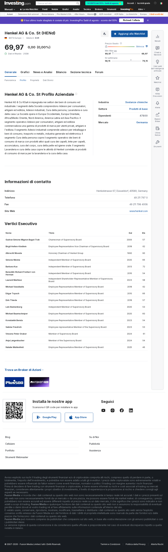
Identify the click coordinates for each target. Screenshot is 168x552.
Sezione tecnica (80, 72)
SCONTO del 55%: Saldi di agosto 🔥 (104, 3)
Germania (142, 122)
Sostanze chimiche (136, 102)
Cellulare (10, 443)
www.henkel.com (138, 211)
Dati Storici (48, 80)
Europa (143, 14)
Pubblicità (94, 443)
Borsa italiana (48, 14)
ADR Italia (118, 14)
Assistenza (95, 450)
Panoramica (10, 80)
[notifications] (155, 3)
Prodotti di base (138, 109)
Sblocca (140, 46)
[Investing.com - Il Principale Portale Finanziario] (18, 3)
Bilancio (61, 72)
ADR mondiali (105, 14)
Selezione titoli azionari (28, 14)
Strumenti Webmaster (16, 457)
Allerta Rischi (157, 544)
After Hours (79, 14)
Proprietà (34, 80)
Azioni (10, 14)
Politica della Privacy (136, 544)
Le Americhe (131, 14)
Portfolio (9, 450)
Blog (7, 437)
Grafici (25, 72)
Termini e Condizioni (110, 544)
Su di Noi (94, 437)
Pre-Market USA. (64, 14)
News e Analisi (42, 72)
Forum (99, 72)
